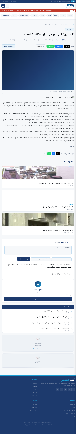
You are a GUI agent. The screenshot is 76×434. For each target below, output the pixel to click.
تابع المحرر (38, 299)
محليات (63, 16)
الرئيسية (70, 16)
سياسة (55, 16)
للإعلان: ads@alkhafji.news (38, 348)
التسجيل (34, 407)
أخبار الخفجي (34, 16)
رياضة (49, 16)
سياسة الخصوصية (24, 16)
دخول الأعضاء (33, 410)
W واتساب (50, 46)
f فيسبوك (59, 46)
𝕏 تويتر (67, 46)
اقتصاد (42, 16)
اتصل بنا (14, 16)
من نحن (72, 407)
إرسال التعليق (24, 259)
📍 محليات (69, 29)
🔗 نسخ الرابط (41, 46)
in (57, 389)
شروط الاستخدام (5, 16)
